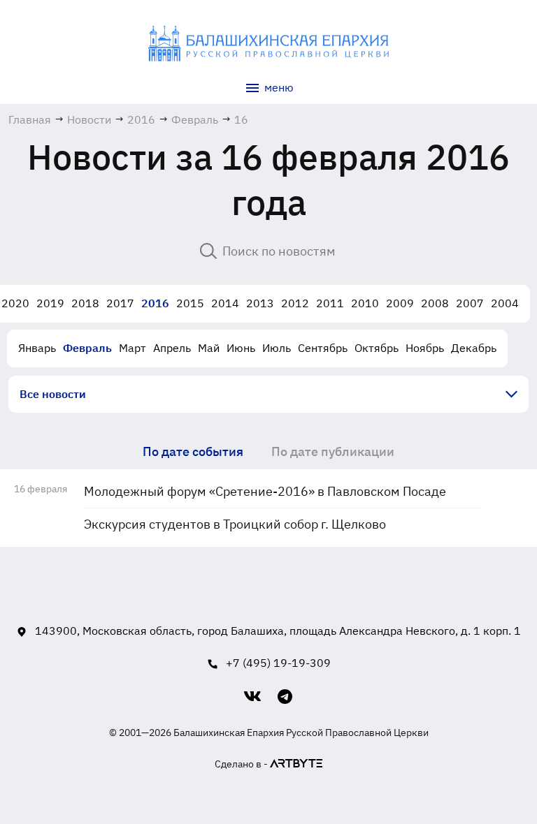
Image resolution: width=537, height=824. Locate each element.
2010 (365, 303)
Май (209, 348)
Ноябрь (425, 348)
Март (132, 348)
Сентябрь (323, 348)
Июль (276, 348)
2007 (470, 303)
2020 (15, 303)
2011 (330, 303)
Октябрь (377, 348)
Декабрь (473, 348)
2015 (190, 303)
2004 (505, 303)
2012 (295, 303)
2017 (120, 303)
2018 (85, 303)
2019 (50, 303)
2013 (260, 303)
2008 (435, 303)
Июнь (241, 348)
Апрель (172, 348)
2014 (225, 303)
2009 (400, 303)
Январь (37, 348)
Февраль (87, 348)
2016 (155, 303)
